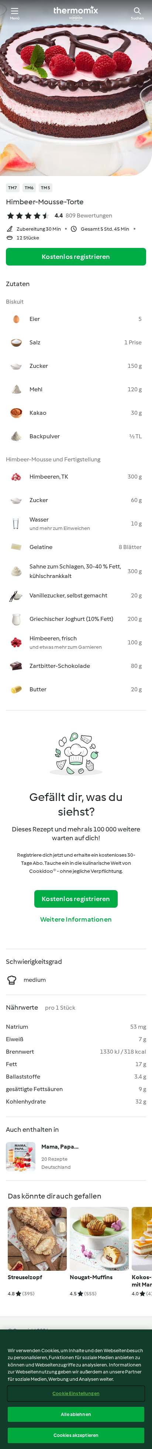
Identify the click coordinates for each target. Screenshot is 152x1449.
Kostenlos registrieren (76, 257)
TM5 (45, 187)
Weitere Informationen (76, 919)
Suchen (137, 18)
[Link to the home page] (76, 13)
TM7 (12, 187)
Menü (15, 18)
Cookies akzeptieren (76, 1435)
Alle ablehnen (76, 1414)
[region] (76, 1389)
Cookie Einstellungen (76, 1393)
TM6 (29, 187)
